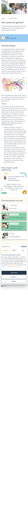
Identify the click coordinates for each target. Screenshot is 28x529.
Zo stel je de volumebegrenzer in (17, 217)
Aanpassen (13, 277)
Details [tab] (14, 250)
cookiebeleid (13, 264)
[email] (4, 286)
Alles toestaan (14, 272)
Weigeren (14, 281)
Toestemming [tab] (5, 250)
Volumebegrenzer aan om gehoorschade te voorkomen (16, 227)
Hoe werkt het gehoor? (15, 236)
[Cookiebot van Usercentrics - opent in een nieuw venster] (21, 247)
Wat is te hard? (13, 208)
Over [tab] (23, 250)
